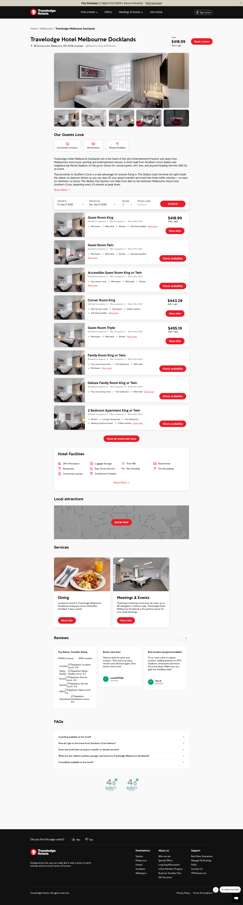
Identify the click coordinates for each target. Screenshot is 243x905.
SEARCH (173, 203)
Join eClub (156, 11)
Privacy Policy (183, 893)
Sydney (139, 856)
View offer (175, 230)
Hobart (139, 864)
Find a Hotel (88, 11)
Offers (108, 11)
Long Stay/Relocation (169, 864)
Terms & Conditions (203, 893)
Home (33, 28)
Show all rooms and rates (121, 438)
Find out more (154, 3)
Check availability (173, 258)
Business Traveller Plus (169, 873)
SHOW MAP (121, 522)
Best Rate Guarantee (202, 856)
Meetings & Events (129, 11)
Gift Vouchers (165, 877)
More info (67, 620)
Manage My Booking (201, 860)
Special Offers (165, 860)
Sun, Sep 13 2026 (97, 203)
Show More (60, 189)
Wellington (141, 873)
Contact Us (197, 868)
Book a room (201, 41)
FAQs (194, 864)
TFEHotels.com (198, 873)
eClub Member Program (170, 868)
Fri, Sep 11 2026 (65, 203)
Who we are (164, 856)
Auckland (140, 868)
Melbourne (46, 28)
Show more (153, 226)
